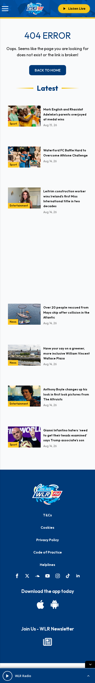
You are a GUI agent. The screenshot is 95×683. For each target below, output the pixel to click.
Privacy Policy (47, 540)
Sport (13, 123)
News (13, 321)
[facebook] (17, 576)
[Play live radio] (7, 676)
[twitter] (27, 576)
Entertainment (19, 205)
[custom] (37, 576)
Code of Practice (47, 552)
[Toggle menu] (5, 8)
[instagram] (58, 576)
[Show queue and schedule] (88, 676)
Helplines (47, 564)
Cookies (47, 527)
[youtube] (47, 576)
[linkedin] (78, 576)
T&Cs (47, 515)
